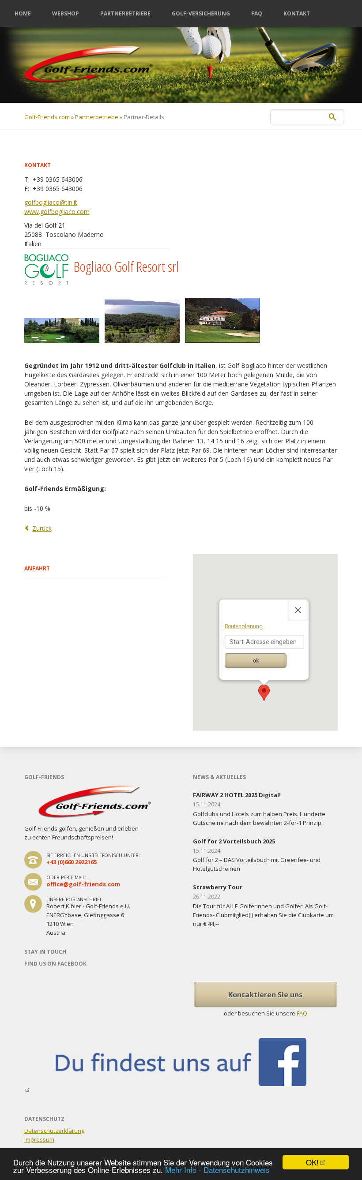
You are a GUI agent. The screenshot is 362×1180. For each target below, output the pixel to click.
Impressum (39, 1139)
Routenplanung (244, 626)
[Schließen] (298, 610)
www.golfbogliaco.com (57, 211)
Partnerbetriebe (125, 13)
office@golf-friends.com (83, 884)
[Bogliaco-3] (145, 345)
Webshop (65, 13)
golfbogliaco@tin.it (50, 202)
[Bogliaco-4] (225, 345)
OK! (312, 1162)
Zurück (42, 528)
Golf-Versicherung (201, 13)
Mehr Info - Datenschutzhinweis (217, 1169)
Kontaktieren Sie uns (265, 995)
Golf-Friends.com (47, 117)
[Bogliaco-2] (64, 345)
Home (23, 13)
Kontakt (296, 13)
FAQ (256, 13)
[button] (264, 692)
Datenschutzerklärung (54, 1131)
